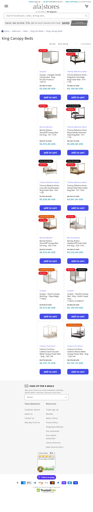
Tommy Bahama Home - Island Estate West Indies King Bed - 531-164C (77, 187)
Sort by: (52, 44)
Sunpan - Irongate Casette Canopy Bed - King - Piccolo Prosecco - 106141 (50, 78)
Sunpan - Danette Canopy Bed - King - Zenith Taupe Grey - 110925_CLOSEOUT (77, 297)
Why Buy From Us (32, 422)
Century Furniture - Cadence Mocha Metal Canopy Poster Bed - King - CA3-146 (77, 353)
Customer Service (32, 410)
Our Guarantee (52, 431)
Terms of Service (53, 443)
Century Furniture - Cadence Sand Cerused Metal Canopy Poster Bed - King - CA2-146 (50, 353)
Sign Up (34, 1)
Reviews (49, 414)
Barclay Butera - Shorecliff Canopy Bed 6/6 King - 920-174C (49, 243)
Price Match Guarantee (51, 437)
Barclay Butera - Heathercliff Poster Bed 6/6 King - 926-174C (76, 243)
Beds (25, 31)
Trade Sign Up (52, 410)
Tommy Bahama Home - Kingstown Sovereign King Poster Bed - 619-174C (77, 78)
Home (6, 31)
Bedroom (16, 31)
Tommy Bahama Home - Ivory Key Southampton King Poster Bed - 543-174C (50, 189)
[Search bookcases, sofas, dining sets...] (86, 15)
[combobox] (46, 16)
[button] (87, 6)
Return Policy (52, 418)
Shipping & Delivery (54, 427)
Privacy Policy (52, 422)
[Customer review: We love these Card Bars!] (46, 462)
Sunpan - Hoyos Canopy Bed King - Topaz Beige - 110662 (50, 296)
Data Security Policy (54, 447)
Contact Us (29, 418)
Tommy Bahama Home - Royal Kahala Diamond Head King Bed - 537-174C (77, 133)
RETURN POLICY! (53, 1)
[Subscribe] (65, 397)
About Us (29, 414)
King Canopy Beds (54, 31)
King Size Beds (37, 31)
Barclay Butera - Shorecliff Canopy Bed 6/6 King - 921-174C (49, 132)
